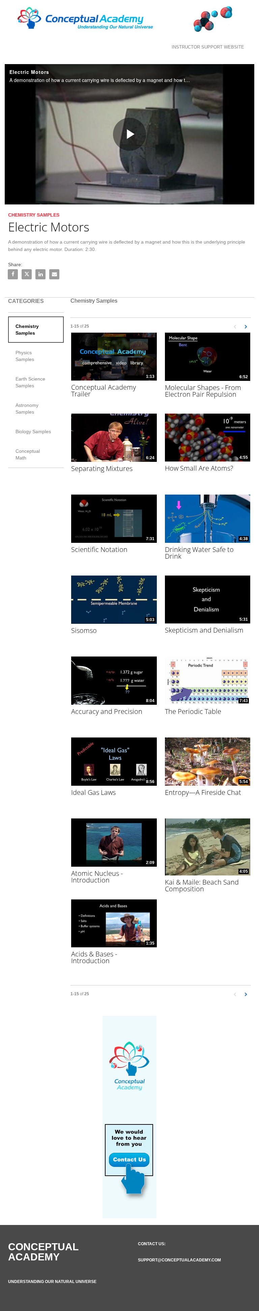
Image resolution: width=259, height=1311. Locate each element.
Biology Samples (33, 431)
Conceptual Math (28, 454)
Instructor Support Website (208, 47)
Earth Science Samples (30, 382)
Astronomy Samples (27, 408)
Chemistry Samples (27, 330)
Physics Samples (25, 356)
